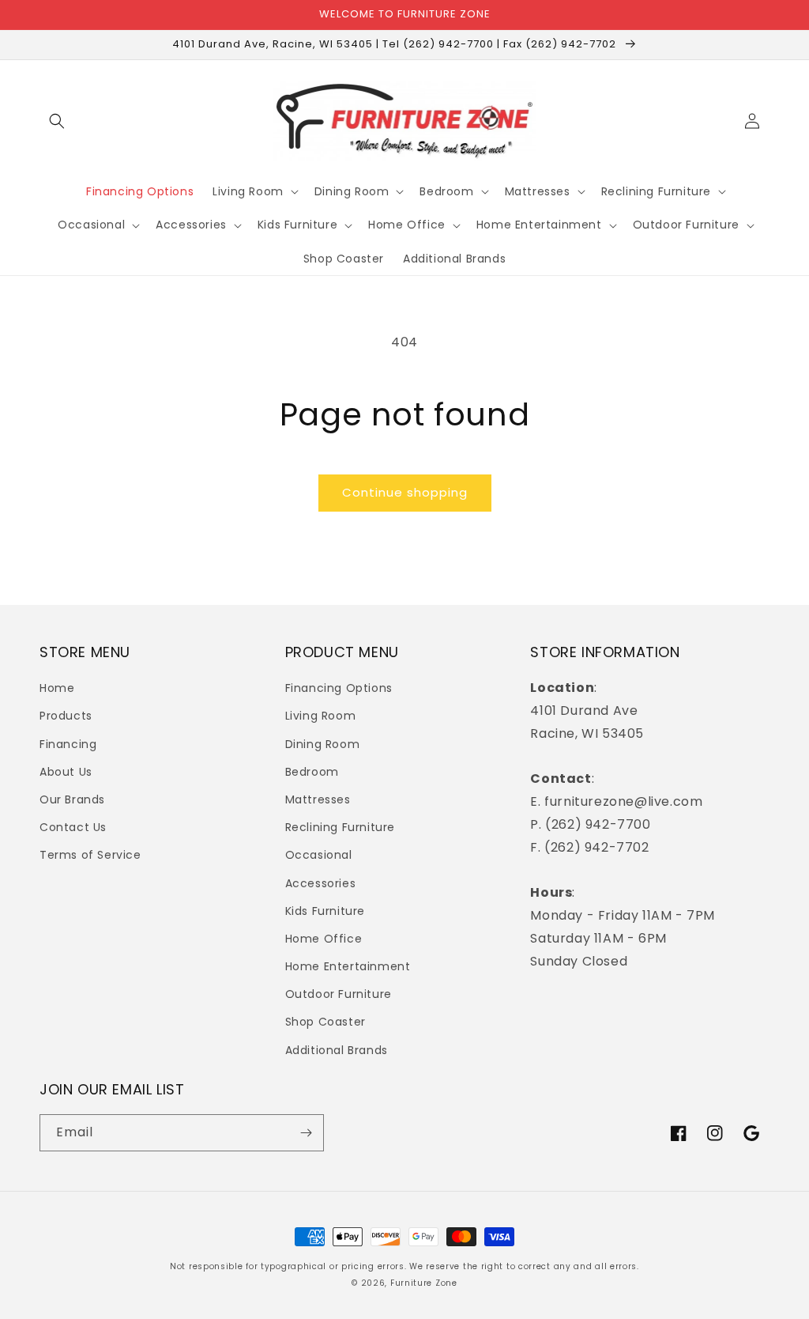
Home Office (324, 939)
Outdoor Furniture (338, 994)
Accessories (320, 883)
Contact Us (73, 827)
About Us (66, 772)
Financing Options (339, 688)
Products (66, 716)
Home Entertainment (348, 966)
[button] (57, 121)
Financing (68, 744)
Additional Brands (336, 1050)
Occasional (318, 855)
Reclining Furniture (340, 827)
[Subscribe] (305, 1132)
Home (57, 688)
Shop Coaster (325, 1022)
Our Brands (72, 799)
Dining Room (322, 744)
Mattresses (318, 799)
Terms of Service (90, 855)
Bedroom (312, 772)
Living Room (320, 716)
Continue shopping (405, 492)
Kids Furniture (325, 911)
